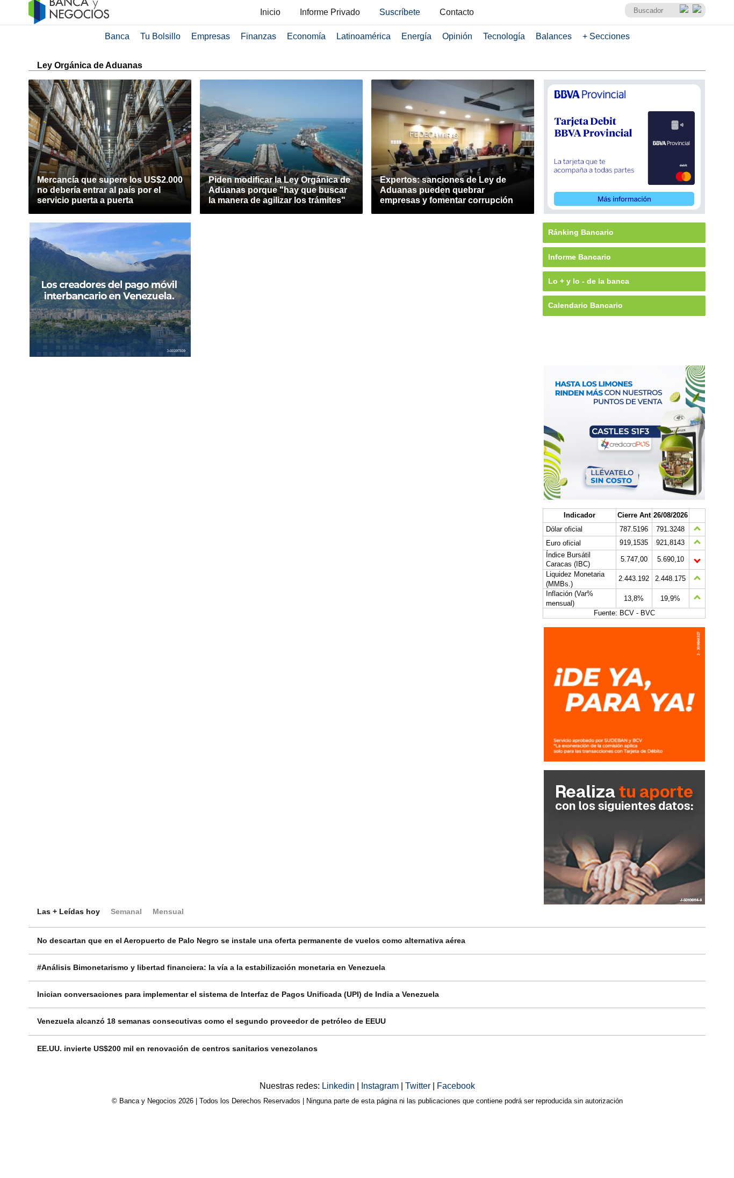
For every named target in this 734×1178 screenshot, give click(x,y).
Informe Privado (330, 12)
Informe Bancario (579, 257)
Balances (554, 36)
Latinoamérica (363, 36)
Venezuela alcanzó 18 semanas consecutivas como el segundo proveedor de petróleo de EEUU (211, 1021)
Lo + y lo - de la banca (588, 281)
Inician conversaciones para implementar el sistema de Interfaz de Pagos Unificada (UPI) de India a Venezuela (238, 994)
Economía (306, 36)
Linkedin (339, 1085)
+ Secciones (606, 36)
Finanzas (258, 36)
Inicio (270, 12)
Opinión (457, 36)
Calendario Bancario (585, 305)
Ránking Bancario (581, 232)
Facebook (456, 1085)
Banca (117, 36)
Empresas (210, 36)
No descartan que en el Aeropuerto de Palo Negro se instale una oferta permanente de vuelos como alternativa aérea (251, 940)
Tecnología (504, 36)
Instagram (381, 1085)
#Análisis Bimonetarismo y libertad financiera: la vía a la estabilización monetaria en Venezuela (211, 967)
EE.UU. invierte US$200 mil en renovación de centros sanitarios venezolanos (177, 1048)
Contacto (457, 12)
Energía (416, 36)
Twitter (419, 1085)
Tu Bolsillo (160, 36)
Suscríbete (399, 12)
